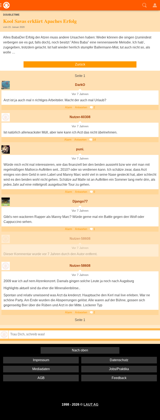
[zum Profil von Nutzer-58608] (5, 239)
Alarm (68, 107)
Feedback (119, 378)
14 (94, 139)
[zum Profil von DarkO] (5, 85)
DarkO (80, 84)
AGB (41, 378)
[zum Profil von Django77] (5, 202)
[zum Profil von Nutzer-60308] (5, 117)
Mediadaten (41, 369)
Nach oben (80, 350)
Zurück (80, 64)
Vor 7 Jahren (80, 94)
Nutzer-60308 (80, 117)
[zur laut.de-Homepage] (5, 5)
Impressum (41, 360)
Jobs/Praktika (119, 369)
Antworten (81, 107)
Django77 (80, 201)
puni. (80, 149)
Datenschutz (119, 360)
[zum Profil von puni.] (5, 149)
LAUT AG (91, 404)
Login (155, 5)
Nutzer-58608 (80, 238)
